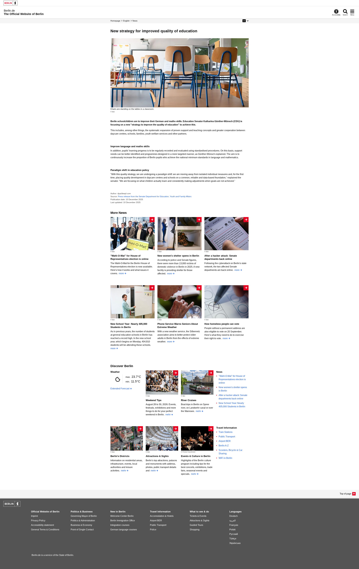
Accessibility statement (42, 525)
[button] (245, 20)
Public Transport (227, 436)
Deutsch (233, 516)
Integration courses (119, 525)
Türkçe (232, 538)
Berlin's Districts (119, 456)
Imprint (34, 516)
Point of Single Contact (82, 529)
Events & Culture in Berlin (195, 456)
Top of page (345, 494)
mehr (168, 414)
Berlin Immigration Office (122, 520)
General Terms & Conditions (45, 529)
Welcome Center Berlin (122, 516)
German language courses (123, 529)
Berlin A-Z (224, 445)
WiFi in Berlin (225, 458)
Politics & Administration (83, 520)
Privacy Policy (38, 520)
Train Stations (225, 432)
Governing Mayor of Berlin (84, 516)
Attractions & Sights (157, 456)
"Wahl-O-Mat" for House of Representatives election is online (232, 379)
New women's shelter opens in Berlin (178, 255)
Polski (232, 529)
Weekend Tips (153, 400)
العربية (232, 520)
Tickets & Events (198, 516)
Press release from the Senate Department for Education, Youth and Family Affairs (154, 196)
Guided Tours (196, 525)
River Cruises (188, 400)
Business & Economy (81, 525)
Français (233, 525)
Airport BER (225, 441)
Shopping (194, 529)
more (121, 273)
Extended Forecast (119, 388)
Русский (233, 534)
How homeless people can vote (221, 324)
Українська (235, 543)
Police (153, 529)
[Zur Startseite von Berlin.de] (11, 506)
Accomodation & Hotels (162, 516)
